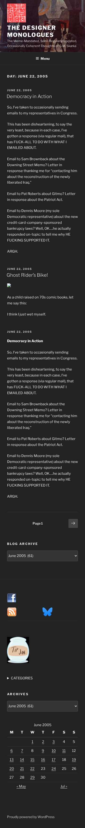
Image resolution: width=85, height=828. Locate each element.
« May (21, 786)
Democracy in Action (29, 96)
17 (53, 760)
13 (12, 760)
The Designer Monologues (31, 31)
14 (22, 760)
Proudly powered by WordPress (31, 817)
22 (32, 769)
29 (32, 777)
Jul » (63, 786)
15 (32, 760)
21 (22, 769)
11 (64, 751)
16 (43, 760)
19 (74, 760)
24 (53, 769)
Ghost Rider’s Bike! (27, 275)
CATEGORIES (22, 678)
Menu (45, 58)
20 (11, 769)
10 (54, 751)
